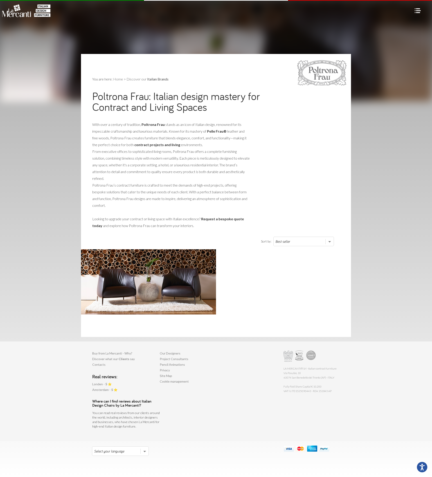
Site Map (166, 376)
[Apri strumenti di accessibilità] (422, 467)
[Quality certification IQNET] (311, 356)
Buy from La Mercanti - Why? (112, 353)
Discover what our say (113, 359)
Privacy (165, 370)
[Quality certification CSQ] (300, 356)
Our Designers (170, 353)
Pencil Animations (172, 364)
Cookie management (174, 381)
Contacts (99, 364)
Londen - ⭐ (102, 384)
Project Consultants (174, 359)
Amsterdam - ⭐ (104, 390)
